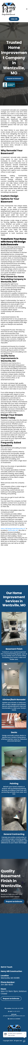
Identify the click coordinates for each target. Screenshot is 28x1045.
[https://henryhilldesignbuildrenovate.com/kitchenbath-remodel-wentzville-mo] (14, 679)
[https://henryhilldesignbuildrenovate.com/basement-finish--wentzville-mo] (14, 628)
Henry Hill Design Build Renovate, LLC (13, 529)
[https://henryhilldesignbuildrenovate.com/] (8, 9)
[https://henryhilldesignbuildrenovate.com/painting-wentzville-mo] (14, 763)
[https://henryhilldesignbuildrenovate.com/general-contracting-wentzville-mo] (14, 814)
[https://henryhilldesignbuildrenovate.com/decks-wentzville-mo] (14, 721)
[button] (26, 9)
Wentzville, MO (13, 530)
